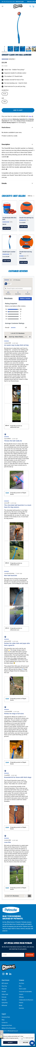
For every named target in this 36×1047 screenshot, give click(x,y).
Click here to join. (20, 1)
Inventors (21, 1008)
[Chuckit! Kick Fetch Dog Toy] (26, 242)
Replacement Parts (7, 1025)
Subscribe (29, 955)
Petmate (4, 997)
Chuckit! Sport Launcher (9, 251)
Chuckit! (4, 991)
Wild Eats (4, 1000)
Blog (20, 986)
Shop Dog (4, 986)
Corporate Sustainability (25, 991)
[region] (18, 27)
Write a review (26, 299)
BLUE (4, 93)
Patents (21, 1002)
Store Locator (22, 988)
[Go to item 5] (28, 48)
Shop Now (6, 228)
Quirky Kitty (5, 1002)
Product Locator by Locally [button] (9, 136)
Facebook (6, 973)
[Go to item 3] (16, 48)
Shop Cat (4, 988)
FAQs (3, 1020)
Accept (10, 1042)
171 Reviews (17, 280)
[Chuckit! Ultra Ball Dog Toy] (26, 208)
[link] (6, 280)
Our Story (21, 983)
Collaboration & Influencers (26, 1000)
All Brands (4, 1005)
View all (30, 195)
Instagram (3, 973)
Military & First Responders (9, 1028)
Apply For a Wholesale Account (10, 1031)
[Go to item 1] (4, 48)
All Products (5, 983)
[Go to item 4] (22, 48)
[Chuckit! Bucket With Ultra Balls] (10, 208)
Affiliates (21, 997)
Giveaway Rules (6, 1017)
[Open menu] (2, 6)
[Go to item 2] (10, 48)
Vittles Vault (5, 994)
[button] (1, 1034)
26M (4, 101)
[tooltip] (8, 283)
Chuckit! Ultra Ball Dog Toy (26, 217)
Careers (21, 994)
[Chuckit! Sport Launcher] (10, 242)
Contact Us (4, 1022)
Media (20, 1005)
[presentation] (16, 394)
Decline (25, 1042)
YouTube (10, 973)
